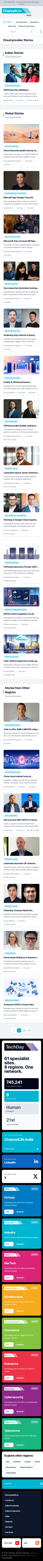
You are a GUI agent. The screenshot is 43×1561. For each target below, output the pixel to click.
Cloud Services (21, 22)
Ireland (37, 1462)
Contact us (9, 1500)
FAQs (7, 1516)
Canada (27, 1462)
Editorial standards (12, 1511)
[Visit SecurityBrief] (16, 1389)
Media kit (20, 1212)
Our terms (9, 1532)
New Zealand (11, 1467)
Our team (8, 1527)
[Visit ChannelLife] (16, 1223)
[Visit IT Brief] (16, 1355)
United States (11, 1473)
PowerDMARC (7, 1558)
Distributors (34, 22)
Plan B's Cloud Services (10, 1555)
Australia (16, 1462)
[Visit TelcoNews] (16, 1422)
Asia (7, 1462)
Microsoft (12, 26)
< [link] (13, 1030)
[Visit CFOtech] (16, 1189)
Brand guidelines (11, 1495)
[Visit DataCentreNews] (16, 1288)
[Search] (31, 31)
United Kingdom (26, 1467)
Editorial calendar (12, 1506)
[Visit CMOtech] (16, 1255)
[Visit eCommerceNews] (16, 1322)
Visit (7, 1212)
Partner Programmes (26, 26)
